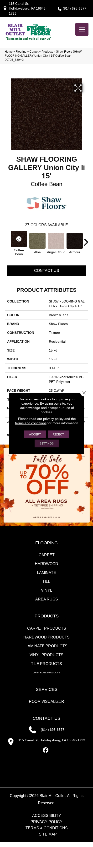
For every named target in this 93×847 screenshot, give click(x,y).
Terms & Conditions (47, 828)
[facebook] (45, 750)
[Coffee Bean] (19, 239)
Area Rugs (46, 599)
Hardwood (46, 564)
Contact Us (46, 271)
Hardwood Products (46, 637)
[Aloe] (37, 240)
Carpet (34, 51)
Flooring (21, 51)
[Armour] (74, 240)
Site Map (48, 834)
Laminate (46, 573)
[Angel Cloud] (56, 240)
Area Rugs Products (46, 672)
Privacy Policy (46, 822)
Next (85, 239)
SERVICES (46, 689)
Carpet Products (46, 628)
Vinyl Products (46, 655)
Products (47, 51)
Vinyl (46, 590)
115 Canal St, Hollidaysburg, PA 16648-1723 (28, 8)
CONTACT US (46, 718)
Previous (7, 239)
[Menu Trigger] (81, 29)
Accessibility (46, 816)
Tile (46, 581)
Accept (35, 434)
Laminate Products (46, 646)
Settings (47, 443)
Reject (58, 434)
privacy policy (53, 419)
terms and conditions (30, 423)
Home (9, 51)
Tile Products (46, 664)
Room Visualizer (46, 701)
